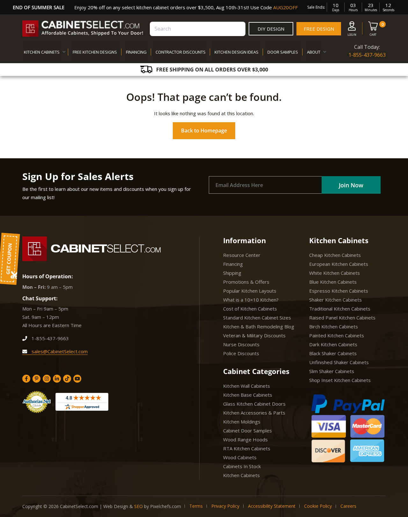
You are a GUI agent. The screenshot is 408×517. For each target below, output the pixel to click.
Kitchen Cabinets (241, 475)
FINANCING (136, 52)
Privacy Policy (225, 506)
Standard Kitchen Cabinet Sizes (257, 317)
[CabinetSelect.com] (82, 28)
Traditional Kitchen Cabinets (339, 308)
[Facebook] (26, 379)
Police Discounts (241, 353)
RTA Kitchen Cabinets (246, 448)
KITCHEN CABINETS (42, 52)
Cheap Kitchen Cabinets (335, 255)
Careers (348, 506)
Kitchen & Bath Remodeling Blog (258, 326)
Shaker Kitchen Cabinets (335, 299)
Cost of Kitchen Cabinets (250, 308)
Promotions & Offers (246, 282)
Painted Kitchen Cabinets (336, 335)
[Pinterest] (36, 379)
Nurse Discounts (241, 344)
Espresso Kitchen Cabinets (338, 291)
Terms (196, 506)
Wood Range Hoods (245, 439)
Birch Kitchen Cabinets (333, 326)
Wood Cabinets (240, 457)
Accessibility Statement (271, 506)
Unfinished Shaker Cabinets (339, 362)
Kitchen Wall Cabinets (246, 386)
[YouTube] (77, 379)
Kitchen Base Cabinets (247, 395)
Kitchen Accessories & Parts (254, 412)
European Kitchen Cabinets (338, 264)
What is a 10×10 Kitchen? (251, 299)
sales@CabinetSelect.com (59, 351)
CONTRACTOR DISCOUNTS (181, 52)
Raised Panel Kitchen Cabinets (342, 317)
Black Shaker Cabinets (333, 353)
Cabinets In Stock (242, 466)
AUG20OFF (285, 7)
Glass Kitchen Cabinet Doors (254, 404)
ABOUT (313, 52)
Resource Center (241, 255)
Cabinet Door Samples (247, 430)
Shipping (232, 273)
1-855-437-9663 (367, 54)
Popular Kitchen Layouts (249, 291)
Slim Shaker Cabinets (331, 371)
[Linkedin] (57, 379)
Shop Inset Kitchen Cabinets (340, 380)
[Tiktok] (67, 379)
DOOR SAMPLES (282, 52)
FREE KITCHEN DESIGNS (95, 52)
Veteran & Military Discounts (254, 335)
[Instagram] (47, 379)
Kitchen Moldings (241, 421)
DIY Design (271, 29)
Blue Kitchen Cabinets (333, 282)
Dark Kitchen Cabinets (333, 344)
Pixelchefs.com (165, 506)
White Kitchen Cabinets (334, 273)
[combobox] (197, 29)
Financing (233, 264)
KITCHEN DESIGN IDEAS (237, 52)
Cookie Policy (318, 506)
